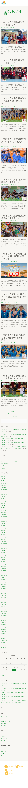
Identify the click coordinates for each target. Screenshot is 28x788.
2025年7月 (3, 501)
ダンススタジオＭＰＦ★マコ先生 (9, 461)
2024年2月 (3, 539)
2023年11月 (4, 546)
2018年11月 (4, 638)
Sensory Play (4, 716)
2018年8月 (3, 645)
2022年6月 (3, 584)
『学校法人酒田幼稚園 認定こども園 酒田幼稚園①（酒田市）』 (14, 338)
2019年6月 (3, 622)
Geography (4, 755)
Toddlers (3, 736)
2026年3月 (3, 483)
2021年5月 (3, 600)
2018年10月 (4, 640)
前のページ (14, 411)
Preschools (4, 738)
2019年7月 (3, 620)
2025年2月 (3, 512)
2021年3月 (3, 604)
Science (3, 753)
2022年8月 (3, 579)
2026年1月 (3, 487)
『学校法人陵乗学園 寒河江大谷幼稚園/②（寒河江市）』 (13, 101)
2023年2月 (3, 566)
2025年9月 (3, 496)
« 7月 (2, 675)
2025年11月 (4, 492)
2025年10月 (4, 494)
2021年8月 (3, 593)
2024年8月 (4, 525)
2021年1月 (3, 609)
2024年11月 (4, 519)
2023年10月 (4, 548)
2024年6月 (3, 530)
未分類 (12, 146)
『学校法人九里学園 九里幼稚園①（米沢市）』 (13, 217)
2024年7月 (3, 528)
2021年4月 (3, 602)
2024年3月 (3, 537)
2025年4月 (3, 507)
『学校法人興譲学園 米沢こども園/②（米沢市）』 (13, 23)
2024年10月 (4, 521)
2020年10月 (4, 615)
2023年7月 (3, 555)
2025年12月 (4, 489)
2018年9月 (3, 642)
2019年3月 (3, 629)
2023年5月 (3, 559)
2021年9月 (3, 591)
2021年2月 (3, 606)
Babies (3, 734)
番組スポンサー (4, 468)
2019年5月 (3, 624)
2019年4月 (3, 627)
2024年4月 (4, 534)
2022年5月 (3, 586)
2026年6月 (3, 478)
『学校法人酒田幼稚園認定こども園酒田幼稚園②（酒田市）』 (13, 297)
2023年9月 (3, 550)
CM (2, 459)
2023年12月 (4, 543)
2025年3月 (3, 510)
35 (19, 414)
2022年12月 (4, 570)
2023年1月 (3, 568)
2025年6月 (3, 503)
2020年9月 (4, 618)
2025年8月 (3, 499)
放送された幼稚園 (5, 27)
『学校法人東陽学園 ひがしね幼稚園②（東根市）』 (14, 377)
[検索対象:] (14, 421)
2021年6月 (3, 597)
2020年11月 (4, 613)
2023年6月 (3, 557)
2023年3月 (3, 564)
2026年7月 (3, 476)
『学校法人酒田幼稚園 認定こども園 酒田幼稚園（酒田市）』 (13, 256)
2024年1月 (3, 541)
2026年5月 (3, 480)
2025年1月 (3, 514)
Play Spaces (4, 723)
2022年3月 (3, 588)
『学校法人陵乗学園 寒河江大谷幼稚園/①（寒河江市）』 (13, 142)
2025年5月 (3, 505)
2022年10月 (4, 575)
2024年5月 (3, 532)
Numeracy (3, 751)
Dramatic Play (4, 719)
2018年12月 (4, 636)
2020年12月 (4, 611)
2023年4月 (3, 561)
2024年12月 (4, 516)
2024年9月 (4, 523)
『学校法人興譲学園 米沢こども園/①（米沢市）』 (13, 61)
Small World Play (5, 721)
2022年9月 (3, 577)
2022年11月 (4, 573)
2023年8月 (3, 552)
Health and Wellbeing (6, 758)
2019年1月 (3, 633)
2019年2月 (3, 631)
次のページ (14, 416)
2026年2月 (3, 485)
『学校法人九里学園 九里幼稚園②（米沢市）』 (13, 180)
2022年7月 (3, 582)
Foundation (4, 740)
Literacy (3, 749)
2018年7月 (3, 647)
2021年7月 (3, 595)
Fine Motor (4, 725)
